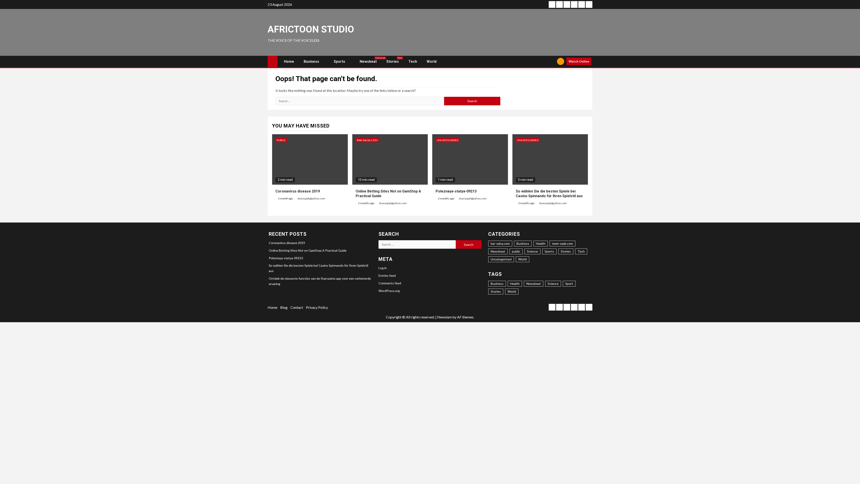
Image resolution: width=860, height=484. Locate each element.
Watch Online (579, 61)
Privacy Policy (317, 307)
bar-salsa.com (367, 140)
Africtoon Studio (311, 29)
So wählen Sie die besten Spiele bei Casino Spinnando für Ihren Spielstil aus (549, 193)
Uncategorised (447, 140)
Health (540, 243)
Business (311, 61)
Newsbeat (368, 61)
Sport (569, 283)
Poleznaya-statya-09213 (456, 191)
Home (289, 61)
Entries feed (387, 275)
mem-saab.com (562, 243)
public (281, 140)
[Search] (552, 61)
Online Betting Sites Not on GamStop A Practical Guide (307, 250)
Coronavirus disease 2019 (297, 191)
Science (532, 251)
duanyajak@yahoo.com (311, 198)
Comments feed (389, 283)
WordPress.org (389, 291)
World (431, 61)
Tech (412, 61)
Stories (392, 61)
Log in (382, 268)
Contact (296, 307)
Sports (339, 61)
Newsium (444, 317)
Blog (284, 307)
